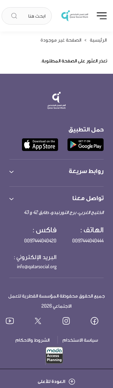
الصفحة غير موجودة (60, 40)
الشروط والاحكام (32, 340)
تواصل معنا (88, 198)
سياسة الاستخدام (80, 340)
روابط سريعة (86, 170)
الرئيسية (98, 40)
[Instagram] (70, 321)
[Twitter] (42, 321)
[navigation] (102, 15)
